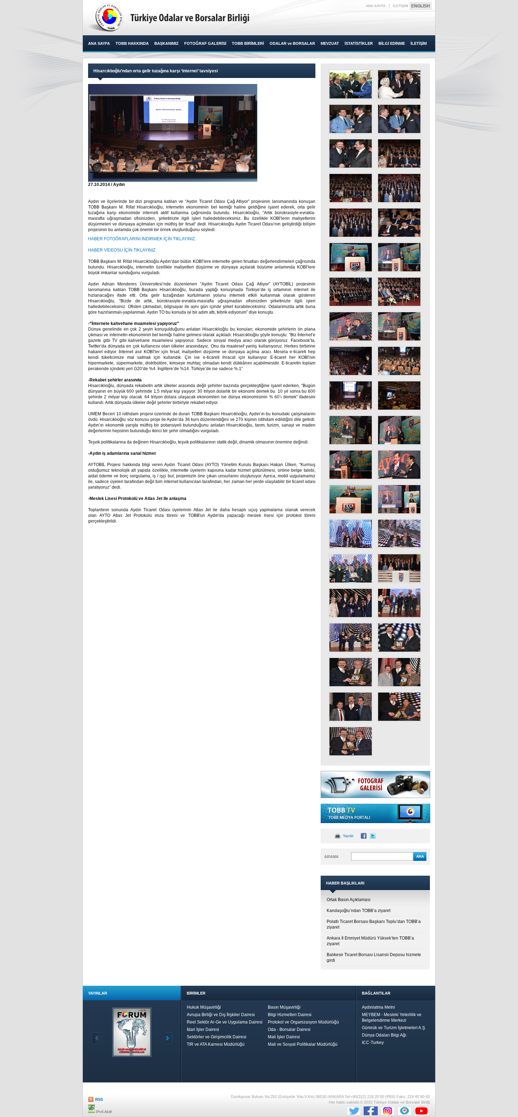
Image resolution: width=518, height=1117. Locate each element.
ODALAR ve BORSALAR (292, 43)
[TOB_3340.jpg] (399, 84)
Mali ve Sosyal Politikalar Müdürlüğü (303, 1044)
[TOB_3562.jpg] (399, 464)
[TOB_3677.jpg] (399, 637)
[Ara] (419, 859)
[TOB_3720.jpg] (350, 707)
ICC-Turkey (373, 1042)
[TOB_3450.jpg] (399, 326)
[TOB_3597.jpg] (399, 534)
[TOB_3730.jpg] (350, 741)
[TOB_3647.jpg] (350, 603)
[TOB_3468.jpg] (350, 361)
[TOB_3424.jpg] (399, 257)
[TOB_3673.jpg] (350, 637)
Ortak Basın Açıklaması (348, 899)
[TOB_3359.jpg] (350, 153)
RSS (99, 1099)
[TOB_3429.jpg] (350, 292)
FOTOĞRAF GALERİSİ (205, 43)
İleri (167, 1038)
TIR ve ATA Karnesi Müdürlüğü (216, 1044)
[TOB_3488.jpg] (399, 361)
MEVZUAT (330, 43)
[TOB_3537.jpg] (350, 430)
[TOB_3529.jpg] (399, 395)
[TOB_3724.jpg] (399, 707)
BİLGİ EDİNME (391, 43)
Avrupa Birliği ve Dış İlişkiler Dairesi (221, 1014)
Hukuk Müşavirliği (204, 1007)
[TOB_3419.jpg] (350, 257)
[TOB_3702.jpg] (350, 672)
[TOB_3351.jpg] (350, 119)
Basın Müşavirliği (284, 1007)
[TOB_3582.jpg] (350, 499)
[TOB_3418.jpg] (399, 222)
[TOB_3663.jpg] (399, 603)
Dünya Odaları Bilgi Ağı (384, 1035)
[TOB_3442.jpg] (350, 326)
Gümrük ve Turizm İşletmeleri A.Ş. (394, 1027)
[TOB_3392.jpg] (350, 222)
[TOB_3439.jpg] (399, 292)
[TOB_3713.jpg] (399, 672)
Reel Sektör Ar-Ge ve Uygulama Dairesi (225, 1022)
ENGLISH (420, 6)
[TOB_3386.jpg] (350, 188)
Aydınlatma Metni (378, 1007)
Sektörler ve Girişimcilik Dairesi (216, 1036)
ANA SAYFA (376, 6)
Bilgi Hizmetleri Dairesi (290, 1014)
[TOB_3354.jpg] (399, 119)
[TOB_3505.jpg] (350, 395)
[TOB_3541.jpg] (350, 464)
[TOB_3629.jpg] (399, 568)
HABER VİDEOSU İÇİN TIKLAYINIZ (121, 250)
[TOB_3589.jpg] (350, 534)
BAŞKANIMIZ (166, 43)
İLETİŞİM (400, 6)
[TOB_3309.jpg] (350, 84)
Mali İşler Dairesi (284, 1036)
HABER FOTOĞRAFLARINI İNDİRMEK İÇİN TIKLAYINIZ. (142, 238)
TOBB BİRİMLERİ (248, 43)
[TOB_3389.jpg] (399, 188)
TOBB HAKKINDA (132, 43)
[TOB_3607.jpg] (350, 568)
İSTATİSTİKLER (359, 43)
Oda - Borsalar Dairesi (289, 1029)
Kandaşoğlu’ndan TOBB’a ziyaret (358, 910)
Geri (97, 1038)
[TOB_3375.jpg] (399, 153)
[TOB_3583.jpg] (399, 499)
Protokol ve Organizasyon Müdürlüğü (303, 1022)
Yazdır (348, 836)
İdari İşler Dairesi (203, 1029)
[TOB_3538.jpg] (399, 430)
